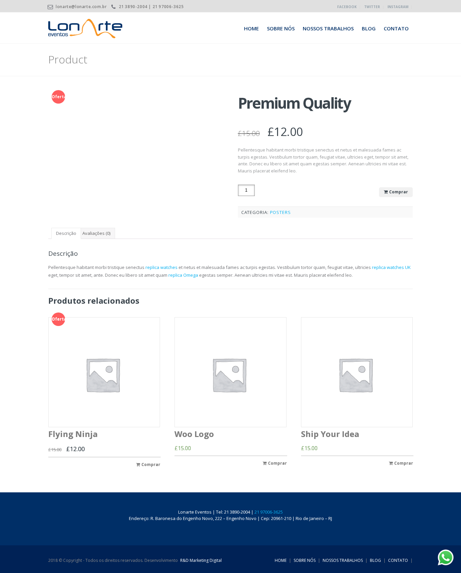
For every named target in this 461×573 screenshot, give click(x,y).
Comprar (398, 192)
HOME (251, 28)
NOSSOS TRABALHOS (328, 28)
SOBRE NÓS (281, 28)
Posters (280, 212)
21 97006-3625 (268, 512)
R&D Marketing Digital (201, 560)
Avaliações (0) (96, 233)
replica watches (161, 267)
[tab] (66, 233)
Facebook (347, 6)
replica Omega (183, 275)
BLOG (369, 28)
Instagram (397, 6)
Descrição (66, 233)
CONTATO (396, 28)
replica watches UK (391, 267)
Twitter (372, 6)
